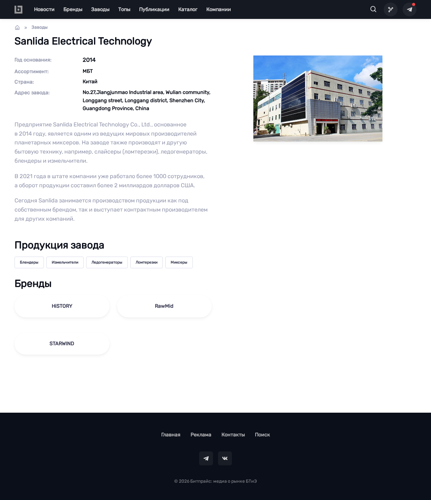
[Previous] (14, 250)
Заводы (100, 9)
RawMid (164, 306)
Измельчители (65, 262)
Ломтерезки (146, 262)
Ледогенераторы (107, 262)
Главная (170, 435)
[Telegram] (409, 9)
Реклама (201, 435)
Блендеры (29, 262)
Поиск (262, 435)
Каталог (188, 9)
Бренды (72, 9)
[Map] (391, 9)
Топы (124, 9)
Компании (218, 9)
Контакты (233, 435)
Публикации (154, 9)
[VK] (225, 458)
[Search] (373, 9)
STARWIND (62, 343)
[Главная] (17, 27)
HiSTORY (62, 306)
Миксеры (179, 262)
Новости (44, 9)
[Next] (416, 250)
